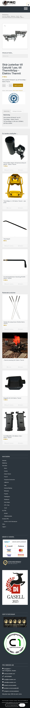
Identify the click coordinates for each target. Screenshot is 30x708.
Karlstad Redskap (8, 488)
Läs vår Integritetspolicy (11, 705)
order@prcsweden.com (10, 682)
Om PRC (4, 510)
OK (22, 705)
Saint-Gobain (7, 502)
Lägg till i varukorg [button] (9, 170)
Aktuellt (6, 513)
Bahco (5, 468)
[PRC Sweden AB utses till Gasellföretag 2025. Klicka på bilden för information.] (15, 604)
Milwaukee (6, 491)
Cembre (6, 471)
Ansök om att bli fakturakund (10, 521)
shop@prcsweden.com (10, 679)
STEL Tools (6, 505)
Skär (14, 90)
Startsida (4, 460)
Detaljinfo (21, 170)
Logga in (4, 526)
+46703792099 (8, 676)
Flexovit (6, 476)
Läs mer (9, 208)
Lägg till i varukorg (18, 85)
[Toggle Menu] (26, 8)
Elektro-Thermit (7, 474)
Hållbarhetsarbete (8, 516)
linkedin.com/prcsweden (10, 685)
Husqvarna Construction (9, 479)
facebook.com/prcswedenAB (11, 688)
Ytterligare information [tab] (17, 111)
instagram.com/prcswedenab (11, 691)
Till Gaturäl (21, 90)
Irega (5, 485)
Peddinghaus (7, 496)
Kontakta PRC (5, 518)
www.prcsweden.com (9, 673)
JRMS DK (6, 482)
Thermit (16, 90)
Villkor (3, 524)
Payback (6, 493)
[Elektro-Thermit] (13, 98)
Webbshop (5, 14)
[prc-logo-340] (12, 3)
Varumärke (4, 465)
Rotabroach (6, 499)
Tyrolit (5, 508)
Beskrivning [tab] (6, 111)
